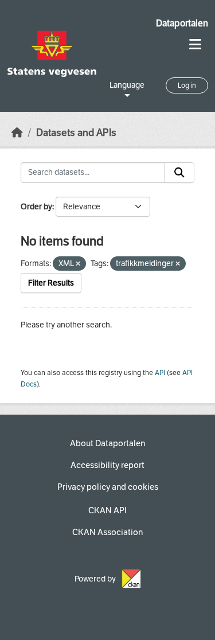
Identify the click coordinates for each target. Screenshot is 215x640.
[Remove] (78, 264)
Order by (36, 207)
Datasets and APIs (76, 133)
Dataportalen (182, 23)
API (160, 373)
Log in (187, 85)
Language (127, 85)
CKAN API (107, 510)
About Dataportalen (107, 443)
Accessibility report (107, 465)
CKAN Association (107, 532)
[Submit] (179, 172)
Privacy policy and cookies (107, 487)
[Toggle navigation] (195, 44)
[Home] (17, 133)
